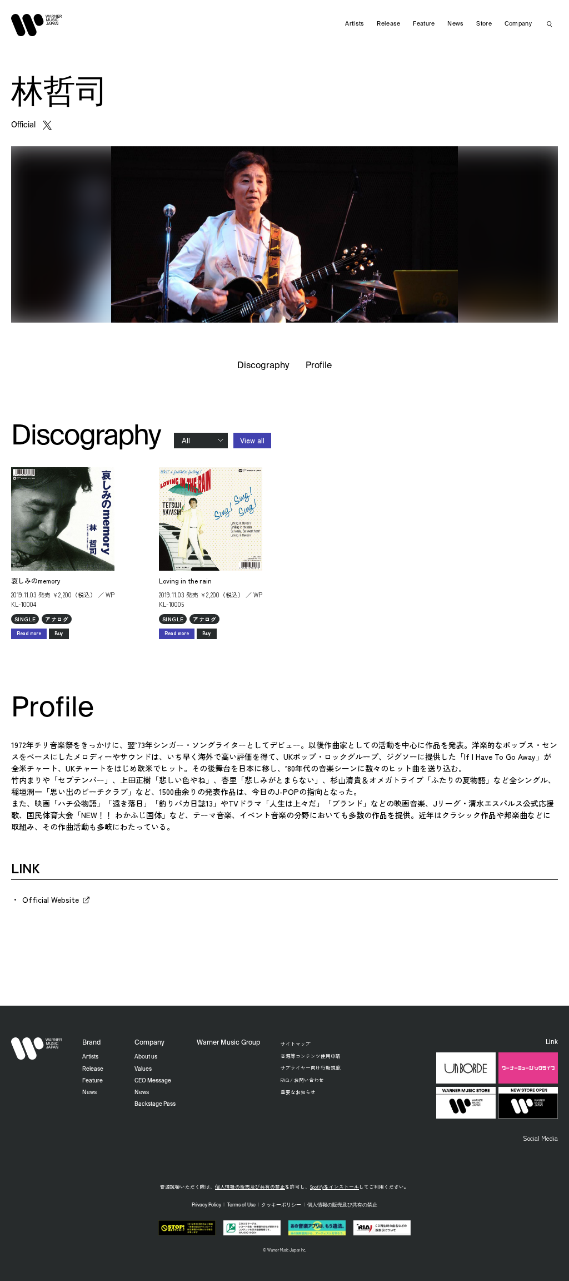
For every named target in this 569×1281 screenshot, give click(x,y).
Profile (319, 366)
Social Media (540, 1138)
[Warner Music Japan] (36, 1048)
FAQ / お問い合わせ (302, 1079)
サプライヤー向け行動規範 (311, 1067)
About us (145, 1057)
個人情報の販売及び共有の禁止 (250, 1186)
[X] (47, 125)
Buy (58, 633)
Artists (354, 24)
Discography (263, 366)
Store (484, 24)
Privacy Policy (206, 1205)
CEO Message (152, 1081)
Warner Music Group (228, 1043)
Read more (29, 633)
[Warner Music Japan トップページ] (36, 25)
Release (388, 24)
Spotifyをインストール (334, 1186)
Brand (91, 1043)
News (455, 24)
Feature (424, 24)
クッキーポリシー (281, 1205)
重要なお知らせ (298, 1092)
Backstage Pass (155, 1104)
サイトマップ (296, 1043)
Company (518, 24)
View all (252, 440)
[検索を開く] (549, 24)
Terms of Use (241, 1205)
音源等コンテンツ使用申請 (311, 1055)
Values (143, 1069)
